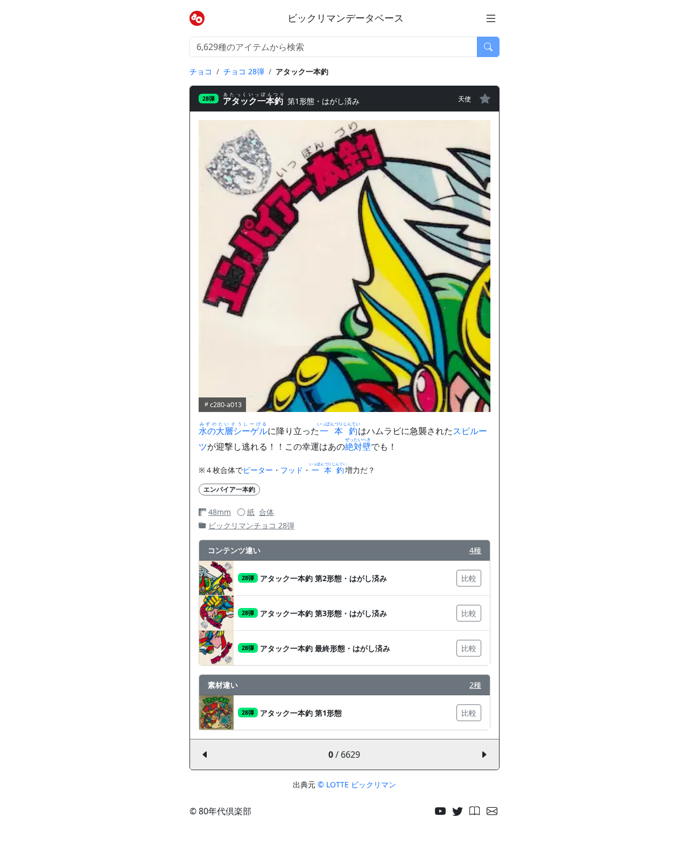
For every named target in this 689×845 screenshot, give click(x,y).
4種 (475, 550)
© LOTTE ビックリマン (357, 784)
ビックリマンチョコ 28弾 (251, 525)
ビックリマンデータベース (345, 18)
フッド (291, 470)
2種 (475, 685)
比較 (468, 578)
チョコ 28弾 (243, 71)
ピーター (258, 470)
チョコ (200, 71)
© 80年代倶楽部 (220, 811)
